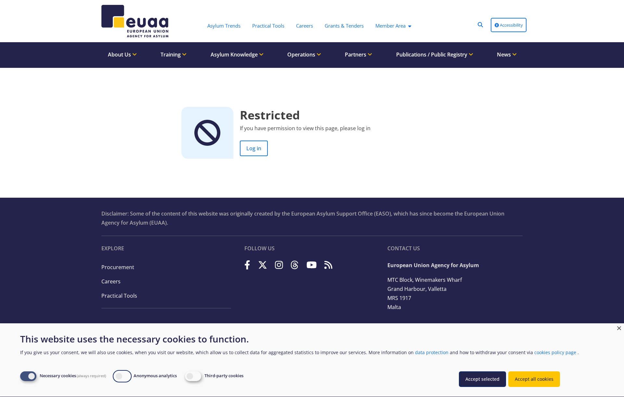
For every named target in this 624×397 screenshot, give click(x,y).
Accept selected (482, 379)
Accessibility (511, 25)
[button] (480, 24)
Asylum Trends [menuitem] (223, 25)
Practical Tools (119, 295)
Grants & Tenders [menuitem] (344, 25)
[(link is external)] (247, 264)
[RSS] (328, 264)
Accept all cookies (534, 379)
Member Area (390, 25)
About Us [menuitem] (120, 54)
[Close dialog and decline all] (619, 327)
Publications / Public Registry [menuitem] (432, 54)
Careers (111, 281)
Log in (253, 148)
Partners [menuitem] (356, 54)
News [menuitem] (504, 54)
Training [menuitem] (171, 54)
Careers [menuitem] (304, 25)
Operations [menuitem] (302, 54)
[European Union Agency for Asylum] (133, 21)
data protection (431, 352)
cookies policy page (555, 352)
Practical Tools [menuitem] (268, 25)
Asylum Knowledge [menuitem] (235, 54)
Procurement (117, 267)
